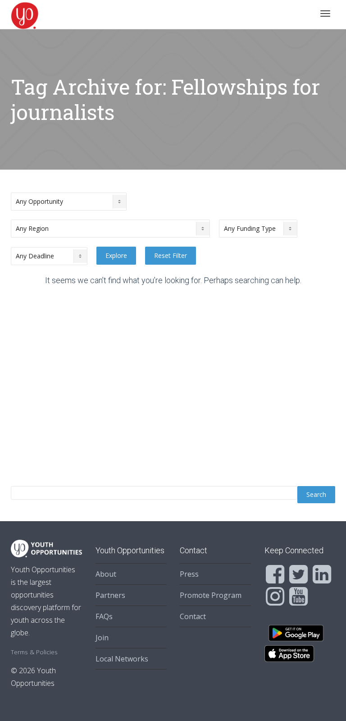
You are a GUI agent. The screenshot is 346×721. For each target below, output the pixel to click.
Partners (110, 595)
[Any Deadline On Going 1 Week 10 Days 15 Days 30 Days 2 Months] (49, 256)
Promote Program (210, 595)
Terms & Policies (34, 652)
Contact (193, 616)
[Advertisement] (173, 388)
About (106, 574)
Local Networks (122, 659)
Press (189, 574)
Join (102, 638)
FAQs (104, 616)
